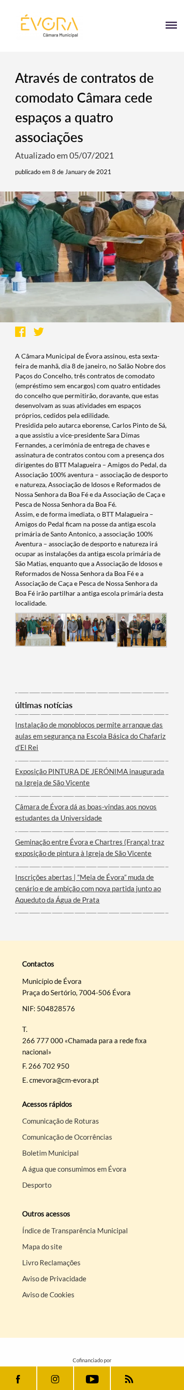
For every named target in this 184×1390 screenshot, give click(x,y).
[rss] (129, 1378)
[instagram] (55, 1378)
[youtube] (92, 1378)
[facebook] (18, 1378)
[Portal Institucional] (49, 26)
